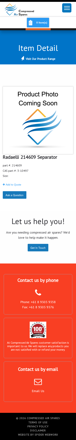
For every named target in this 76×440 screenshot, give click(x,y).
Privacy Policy (38, 426)
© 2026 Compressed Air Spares (38, 418)
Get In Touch (38, 248)
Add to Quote (13, 184)
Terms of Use (38, 422)
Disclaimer (38, 430)
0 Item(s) (41, 22)
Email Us (38, 391)
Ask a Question (14, 195)
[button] (66, 7)
